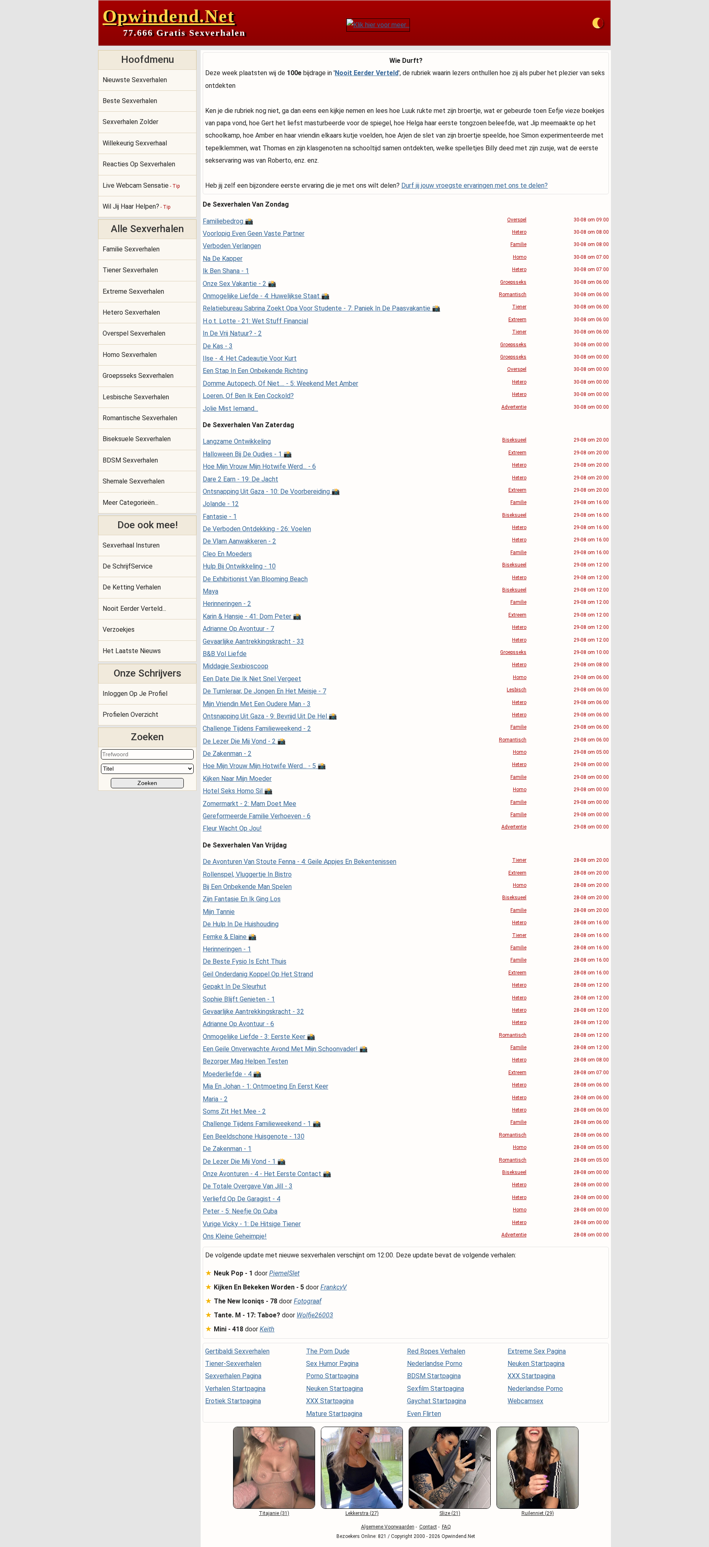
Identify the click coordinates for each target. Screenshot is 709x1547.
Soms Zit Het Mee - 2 (234, 1111)
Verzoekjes (119, 629)
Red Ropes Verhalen (436, 1351)
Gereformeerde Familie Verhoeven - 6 (257, 816)
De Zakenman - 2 (227, 753)
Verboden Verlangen (232, 246)
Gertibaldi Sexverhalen (237, 1351)
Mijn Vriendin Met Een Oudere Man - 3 (257, 704)
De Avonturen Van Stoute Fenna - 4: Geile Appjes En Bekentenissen (299, 862)
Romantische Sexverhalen (140, 418)
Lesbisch (516, 690)
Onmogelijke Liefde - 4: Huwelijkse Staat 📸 (266, 296)
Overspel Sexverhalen (134, 333)
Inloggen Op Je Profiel (135, 694)
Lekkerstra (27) (362, 1513)
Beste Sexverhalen (130, 101)
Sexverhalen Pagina (233, 1376)
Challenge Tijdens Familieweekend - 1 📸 (262, 1124)
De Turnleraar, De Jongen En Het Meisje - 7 (264, 691)
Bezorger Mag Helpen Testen (245, 1061)
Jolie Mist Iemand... (230, 408)
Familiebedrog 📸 (228, 221)
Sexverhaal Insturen (131, 545)
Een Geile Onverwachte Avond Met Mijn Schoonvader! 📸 (285, 1049)
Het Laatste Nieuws (132, 651)
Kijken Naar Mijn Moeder (237, 779)
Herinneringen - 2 (227, 604)
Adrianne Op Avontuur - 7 (238, 629)
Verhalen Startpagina (235, 1389)
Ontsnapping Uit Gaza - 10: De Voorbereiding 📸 (271, 491)
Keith (267, 1329)
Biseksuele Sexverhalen (137, 439)
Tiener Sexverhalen (130, 270)
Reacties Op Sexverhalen (139, 164)
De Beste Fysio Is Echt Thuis (244, 961)
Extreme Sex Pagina (537, 1351)
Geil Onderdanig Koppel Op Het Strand (258, 974)
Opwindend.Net (169, 16)
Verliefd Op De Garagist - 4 (241, 1199)
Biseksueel (514, 440)
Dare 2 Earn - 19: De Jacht (240, 479)
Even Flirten (424, 1414)
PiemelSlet (284, 1273)
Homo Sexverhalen (130, 355)
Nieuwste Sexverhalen (135, 80)
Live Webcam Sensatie (141, 185)
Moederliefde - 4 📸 (232, 1074)
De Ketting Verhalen (132, 587)
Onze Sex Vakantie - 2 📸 (239, 284)
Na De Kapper (222, 258)
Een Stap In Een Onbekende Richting (255, 371)
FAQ (446, 1527)
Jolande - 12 (221, 504)
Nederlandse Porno (434, 1363)
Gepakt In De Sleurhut (234, 986)
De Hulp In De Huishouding (241, 924)
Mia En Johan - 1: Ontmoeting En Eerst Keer (265, 1086)
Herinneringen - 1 (227, 949)
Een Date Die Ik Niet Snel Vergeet (252, 679)
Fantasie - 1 (220, 516)
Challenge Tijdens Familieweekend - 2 (257, 728)
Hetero (519, 232)
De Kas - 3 (218, 346)
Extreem (517, 319)
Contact (428, 1527)
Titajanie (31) (274, 1513)
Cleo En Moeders (227, 554)
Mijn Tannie (219, 912)
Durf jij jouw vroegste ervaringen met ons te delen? (474, 185)
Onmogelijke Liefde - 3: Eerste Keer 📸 (259, 1037)
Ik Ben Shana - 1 (226, 271)
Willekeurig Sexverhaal (135, 143)
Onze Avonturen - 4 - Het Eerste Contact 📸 (267, 1174)
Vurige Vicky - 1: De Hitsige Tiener (252, 1224)
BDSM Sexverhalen (130, 460)
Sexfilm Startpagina (435, 1389)
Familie (518, 244)
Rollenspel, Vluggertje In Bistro (247, 874)
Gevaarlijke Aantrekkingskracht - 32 (253, 1011)
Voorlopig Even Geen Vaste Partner (253, 233)
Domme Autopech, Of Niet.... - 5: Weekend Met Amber (280, 383)
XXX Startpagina (330, 1401)
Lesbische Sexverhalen (136, 397)
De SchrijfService (128, 566)
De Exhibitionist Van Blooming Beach (255, 579)
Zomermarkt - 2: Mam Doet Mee (249, 804)
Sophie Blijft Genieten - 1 (239, 999)
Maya (210, 591)
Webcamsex (525, 1401)
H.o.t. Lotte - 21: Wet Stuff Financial (255, 321)
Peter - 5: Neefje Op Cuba (240, 1211)
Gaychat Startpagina (436, 1401)
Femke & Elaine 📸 (229, 937)
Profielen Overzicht (130, 714)
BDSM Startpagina (434, 1376)
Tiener (519, 307)
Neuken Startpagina (334, 1389)
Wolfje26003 (315, 1315)
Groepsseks (513, 282)
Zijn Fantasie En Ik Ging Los (242, 899)
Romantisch (512, 294)
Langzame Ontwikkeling (237, 441)
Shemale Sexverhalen (134, 481)
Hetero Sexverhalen (131, 312)
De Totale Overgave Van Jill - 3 (248, 1186)
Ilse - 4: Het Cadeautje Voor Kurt (250, 358)
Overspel (516, 220)
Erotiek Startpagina (233, 1401)
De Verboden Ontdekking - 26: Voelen (257, 529)
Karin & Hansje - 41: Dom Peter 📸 (252, 616)
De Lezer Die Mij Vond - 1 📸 (244, 1161)
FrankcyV (333, 1287)
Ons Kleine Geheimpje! (235, 1236)
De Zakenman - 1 (227, 1149)
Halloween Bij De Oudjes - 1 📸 (247, 454)
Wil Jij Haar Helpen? (136, 206)
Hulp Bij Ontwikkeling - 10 (239, 566)
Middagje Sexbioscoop (235, 666)
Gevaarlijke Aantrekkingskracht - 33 (253, 641)
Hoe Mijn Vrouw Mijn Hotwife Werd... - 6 (259, 466)
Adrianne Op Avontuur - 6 (238, 1024)
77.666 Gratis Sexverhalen (184, 33)
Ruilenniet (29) (537, 1513)
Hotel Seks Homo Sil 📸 (237, 791)
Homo (519, 257)
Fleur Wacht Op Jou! (232, 828)
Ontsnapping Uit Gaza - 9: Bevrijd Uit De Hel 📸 (270, 716)
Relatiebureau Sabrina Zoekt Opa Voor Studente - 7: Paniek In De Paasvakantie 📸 (321, 308)
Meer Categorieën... (130, 502)
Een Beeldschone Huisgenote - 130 (253, 1136)
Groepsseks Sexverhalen (138, 376)
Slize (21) (449, 1513)
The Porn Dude (328, 1351)
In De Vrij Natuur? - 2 (232, 333)
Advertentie (513, 407)
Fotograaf (307, 1301)
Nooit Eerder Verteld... (134, 608)
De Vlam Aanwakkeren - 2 (239, 541)
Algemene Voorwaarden (387, 1527)
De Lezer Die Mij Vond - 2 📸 (244, 741)
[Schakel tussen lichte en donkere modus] (598, 23)
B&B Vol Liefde (225, 654)
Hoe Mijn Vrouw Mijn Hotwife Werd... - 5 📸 (264, 766)
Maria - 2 (215, 1099)
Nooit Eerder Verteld (366, 73)
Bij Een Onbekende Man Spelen (247, 887)
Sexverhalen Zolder (130, 122)
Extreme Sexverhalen (133, 291)
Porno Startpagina (332, 1376)
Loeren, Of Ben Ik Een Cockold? (248, 396)
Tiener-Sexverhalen (233, 1363)
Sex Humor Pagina (332, 1363)
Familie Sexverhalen (131, 249)
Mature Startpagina (334, 1414)
